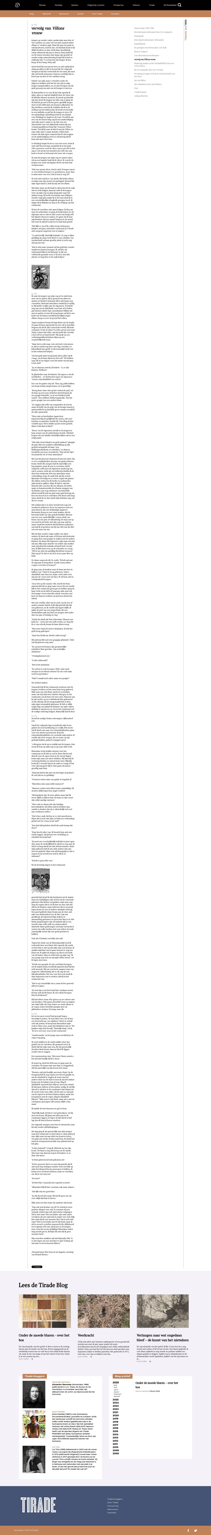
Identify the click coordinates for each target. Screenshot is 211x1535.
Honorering (112, 1506)
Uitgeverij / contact (95, 5)
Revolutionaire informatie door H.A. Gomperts (153, 32)
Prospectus (119, 5)
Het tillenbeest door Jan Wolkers (147, 84)
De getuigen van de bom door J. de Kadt (150, 47)
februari (117, 1394)
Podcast (136, 5)
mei (115, 1387)
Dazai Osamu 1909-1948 (144, 28)
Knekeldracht (139, 44)
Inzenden (115, 13)
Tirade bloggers (114, 1499)
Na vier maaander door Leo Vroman (148, 70)
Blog (32, 13)
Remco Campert (141, 51)
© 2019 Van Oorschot (30, 1530)
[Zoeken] (179, 5)
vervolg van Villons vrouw (145, 59)
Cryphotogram (140, 92)
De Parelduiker (170, 5)
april (116, 1390)
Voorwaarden (18, 1530)
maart (116, 1392)
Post (136, 88)
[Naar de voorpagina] (16, 5)
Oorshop (58, 5)
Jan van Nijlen (140, 80)
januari (117, 1396)
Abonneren (64, 13)
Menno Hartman (142, 1391)
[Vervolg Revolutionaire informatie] (149, 40)
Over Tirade (97, 13)
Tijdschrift (46, 13)
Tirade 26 (185, 34)
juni (115, 1385)
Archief (80, 13)
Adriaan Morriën (141, 96)
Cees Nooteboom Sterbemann (146, 55)
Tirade (152, 5)
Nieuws (42, 5)
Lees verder (24, 1359)
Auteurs (74, 5)
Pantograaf (138, 36)
